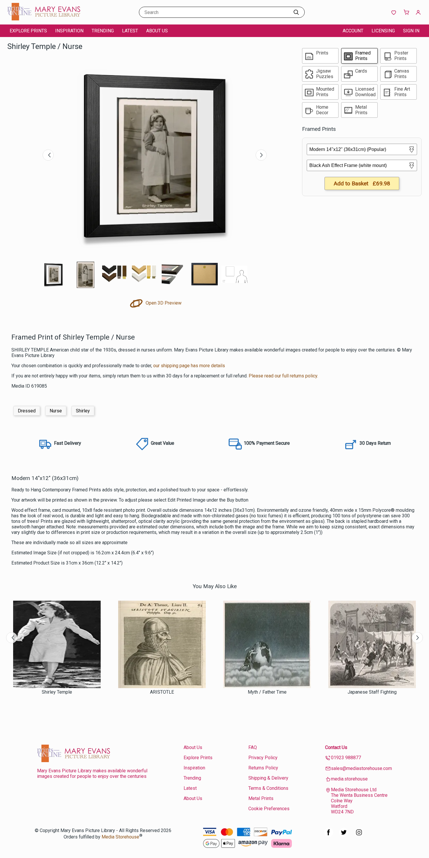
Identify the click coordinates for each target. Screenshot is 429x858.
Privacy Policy (263, 757)
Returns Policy (263, 768)
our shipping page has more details (189, 365)
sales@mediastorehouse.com (361, 768)
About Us (157, 31)
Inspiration (69, 31)
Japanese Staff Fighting (372, 692)
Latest (130, 31)
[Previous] (48, 155)
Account (353, 31)
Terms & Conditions (268, 788)
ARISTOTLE (162, 692)
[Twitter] (343, 835)
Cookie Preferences (269, 808)
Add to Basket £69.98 (362, 183)
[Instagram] (359, 835)
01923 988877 (346, 757)
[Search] (296, 12)
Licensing (383, 31)
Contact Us (336, 747)
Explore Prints (28, 31)
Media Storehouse (120, 837)
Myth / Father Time (267, 692)
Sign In (411, 31)
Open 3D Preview (163, 303)
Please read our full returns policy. (283, 376)
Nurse (56, 411)
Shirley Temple (57, 692)
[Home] (43, 19)
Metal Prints (260, 798)
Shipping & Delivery (268, 778)
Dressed (27, 411)
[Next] (261, 155)
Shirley (83, 411)
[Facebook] (328, 835)
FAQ (252, 747)
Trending (103, 31)
